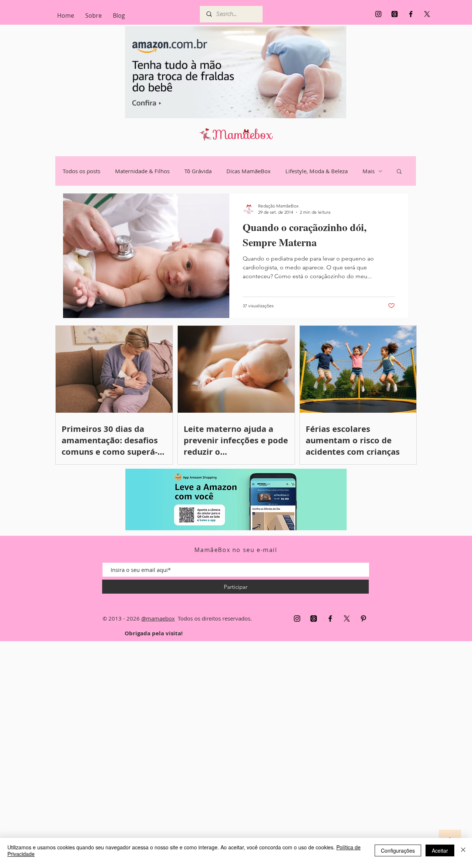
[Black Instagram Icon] (378, 14)
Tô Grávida (198, 171)
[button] (399, 172)
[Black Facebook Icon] (411, 14)
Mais (368, 171)
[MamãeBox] (395, 14)
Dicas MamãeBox (248, 171)
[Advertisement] (221, 751)
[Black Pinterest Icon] (363, 618)
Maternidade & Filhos (142, 171)
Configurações (398, 850)
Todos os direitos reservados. (213, 618)
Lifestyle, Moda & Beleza (316, 171)
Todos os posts (81, 171)
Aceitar (440, 850)
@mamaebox (158, 618)
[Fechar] (463, 850)
